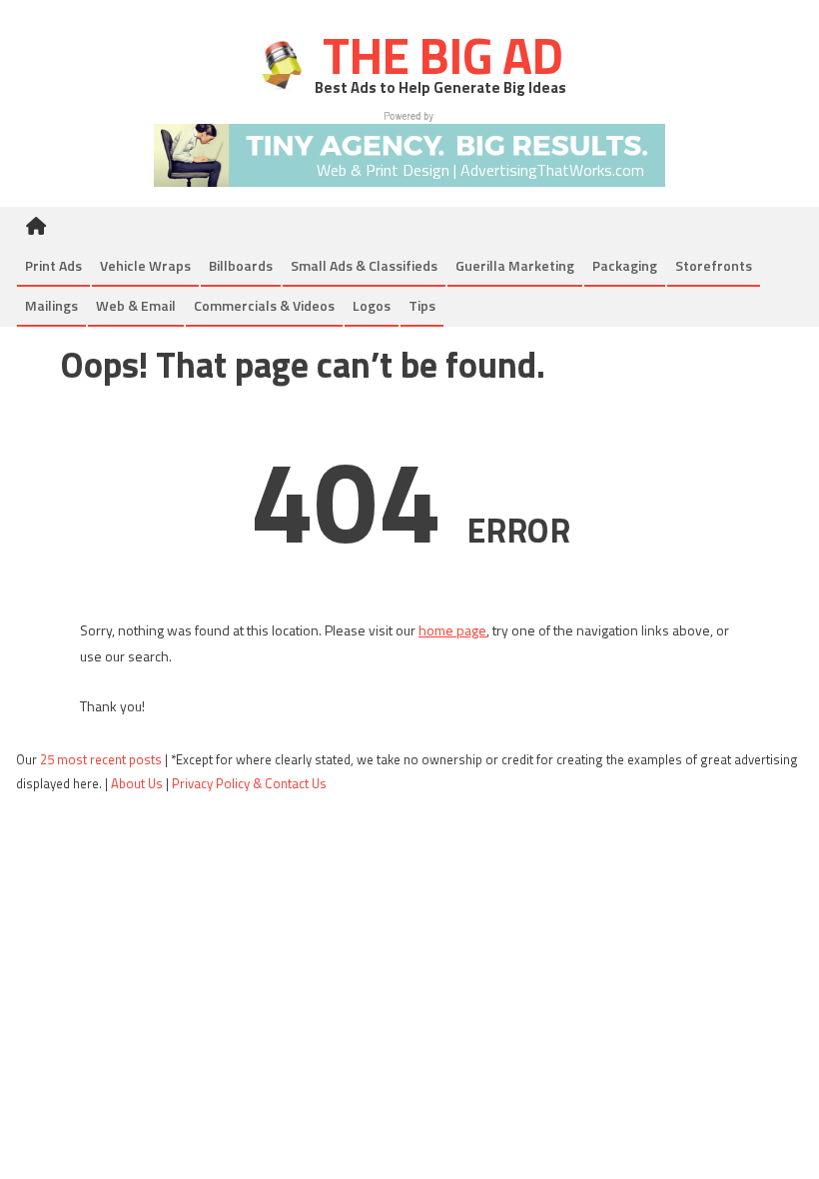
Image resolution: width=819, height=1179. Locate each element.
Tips (422, 305)
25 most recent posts (101, 759)
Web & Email (136, 305)
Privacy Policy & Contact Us (249, 783)
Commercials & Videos (264, 305)
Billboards (241, 265)
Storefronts (713, 265)
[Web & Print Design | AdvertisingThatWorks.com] (409, 147)
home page (452, 629)
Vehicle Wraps (145, 265)
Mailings (51, 305)
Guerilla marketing (514, 265)
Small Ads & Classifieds (364, 265)
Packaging (624, 265)
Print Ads (53, 265)
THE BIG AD (437, 55)
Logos (372, 305)
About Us (137, 783)
